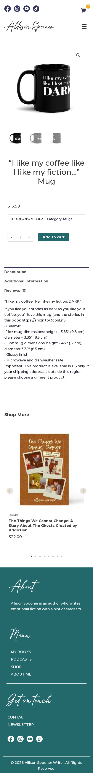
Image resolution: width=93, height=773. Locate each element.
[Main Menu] (84, 26)
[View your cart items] (83, 11)
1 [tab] (31, 556)
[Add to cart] (80, 437)
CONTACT (17, 717)
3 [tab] (40, 556)
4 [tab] (44, 556)
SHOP (16, 667)
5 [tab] (48, 556)
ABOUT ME (21, 674)
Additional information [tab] (26, 281)
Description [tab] (15, 272)
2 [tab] (36, 556)
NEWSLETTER (21, 724)
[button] (78, 55)
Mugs (67, 219)
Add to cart (54, 237)
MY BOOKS (21, 652)
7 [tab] (57, 556)
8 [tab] (61, 556)
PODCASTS (21, 659)
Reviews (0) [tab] (15, 290)
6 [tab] (53, 556)
